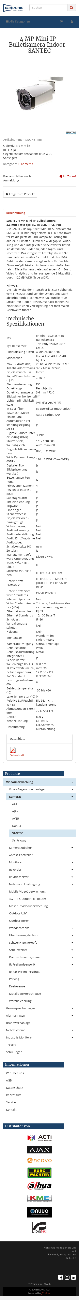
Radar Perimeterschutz (24, 972)
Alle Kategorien (19, 21)
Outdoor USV (18, 913)
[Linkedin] (73, 1277)
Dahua (16, 826)
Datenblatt (17, 755)
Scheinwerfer (18, 950)
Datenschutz (14, 1088)
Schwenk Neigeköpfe (23, 942)
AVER (15, 818)
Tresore (11, 1045)
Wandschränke (19, 928)
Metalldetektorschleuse (25, 994)
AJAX (15, 811)
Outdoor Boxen (19, 921)
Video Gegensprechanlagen (27, 789)
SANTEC (17, 833)
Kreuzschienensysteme (25, 957)
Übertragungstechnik (23, 935)
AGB (9, 1080)
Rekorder (15, 869)
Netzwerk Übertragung (24, 884)
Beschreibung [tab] (15, 213)
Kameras (15, 796)
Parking (14, 979)
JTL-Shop (46, 1293)
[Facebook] (60, 1277)
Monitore (15, 862)
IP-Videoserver (19, 877)
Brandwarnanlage (18, 1023)
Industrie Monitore (19, 1037)
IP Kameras (25, 164)
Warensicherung (20, 1001)
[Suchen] (71, 8)
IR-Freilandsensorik (22, 964)
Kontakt (11, 1109)
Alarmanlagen (15, 1015)
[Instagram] (67, 1277)
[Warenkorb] (61, 21)
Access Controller (21, 855)
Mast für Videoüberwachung (28, 906)
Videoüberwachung (19, 782)
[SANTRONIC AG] (13, 8)
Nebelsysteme (15, 1030)
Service (11, 1102)
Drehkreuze (17, 986)
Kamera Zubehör (20, 848)
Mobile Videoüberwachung (27, 891)
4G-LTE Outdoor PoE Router (27, 899)
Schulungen (14, 1052)
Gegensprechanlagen (20, 1008)
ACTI (15, 804)
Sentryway (19, 840)
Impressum (13, 1095)
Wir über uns (15, 1073)
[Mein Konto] (72, 21)
